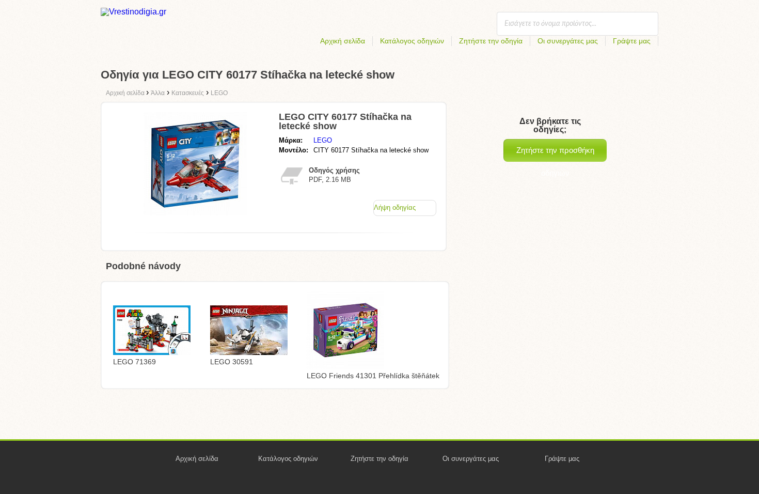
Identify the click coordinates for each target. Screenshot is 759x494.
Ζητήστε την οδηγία (491, 41)
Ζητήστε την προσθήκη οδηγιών (555, 154)
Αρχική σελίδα (342, 41)
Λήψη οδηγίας (395, 207)
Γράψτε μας (632, 41)
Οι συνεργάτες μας (567, 41)
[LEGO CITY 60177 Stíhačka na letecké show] (195, 212)
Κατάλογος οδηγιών (412, 41)
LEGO (322, 140)
